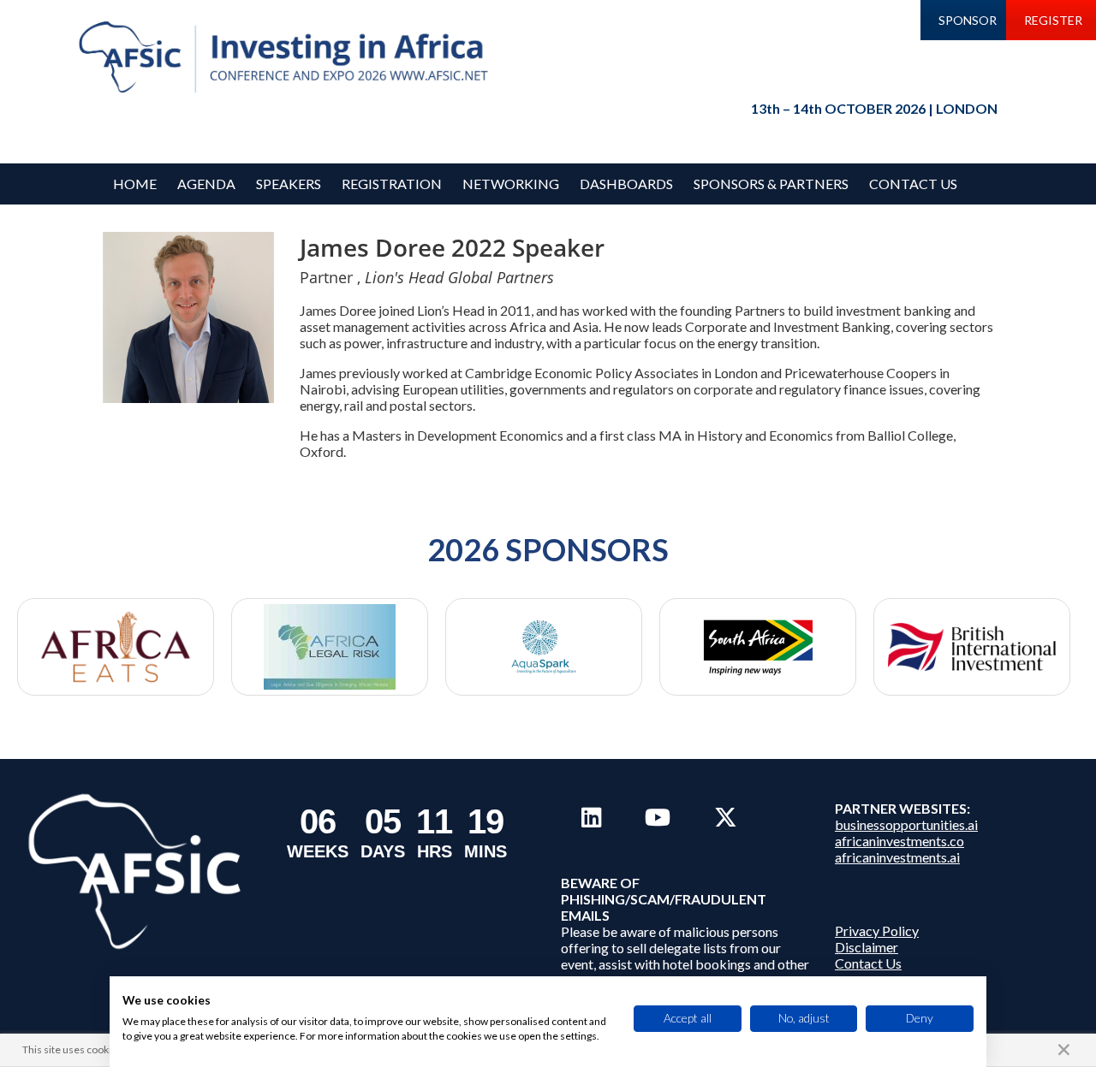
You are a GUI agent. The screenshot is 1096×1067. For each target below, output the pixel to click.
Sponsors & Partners (771, 183)
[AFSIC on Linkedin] (591, 817)
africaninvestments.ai (897, 857)
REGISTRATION (392, 183)
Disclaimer (866, 947)
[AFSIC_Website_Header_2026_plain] (287, 58)
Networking (510, 183)
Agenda (206, 183)
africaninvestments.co (899, 841)
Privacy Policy (877, 930)
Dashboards (626, 183)
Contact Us (913, 183)
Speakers (288, 183)
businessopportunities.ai (906, 824)
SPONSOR (967, 20)
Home (135, 183)
